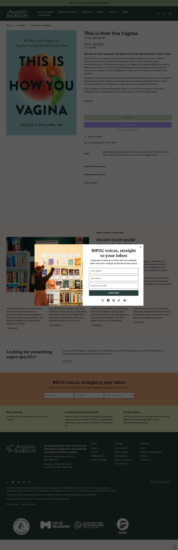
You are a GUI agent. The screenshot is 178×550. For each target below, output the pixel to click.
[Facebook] (108, 300)
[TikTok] (119, 300)
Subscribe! (113, 293)
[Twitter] (102, 300)
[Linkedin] (125, 300)
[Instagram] (113, 300)
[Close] (140, 247)
